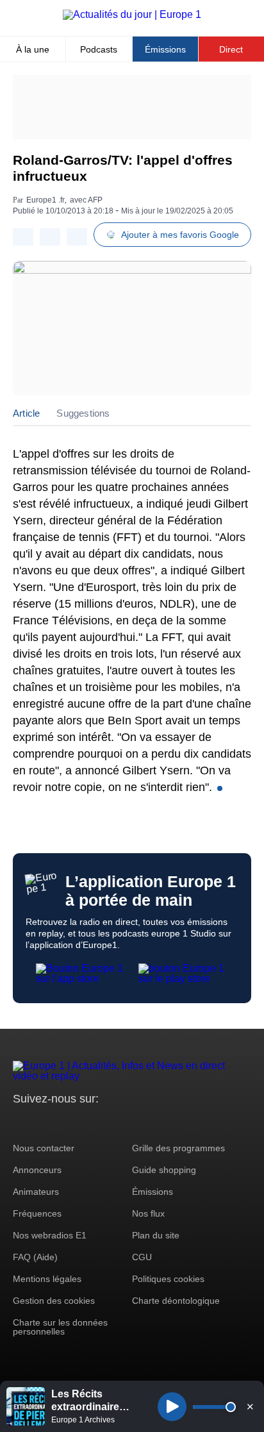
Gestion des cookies (54, 1300)
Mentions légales (47, 1279)
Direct (231, 49)
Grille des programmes (178, 1148)
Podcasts (98, 49)
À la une (32, 49)
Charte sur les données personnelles (60, 1326)
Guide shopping (164, 1170)
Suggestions (83, 413)
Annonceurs (37, 1170)
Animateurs (36, 1191)
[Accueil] (132, 14)
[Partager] (23, 237)
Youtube (86, 1123)
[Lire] (172, 1406)
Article (26, 413)
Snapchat (108, 1123)
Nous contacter (43, 1148)
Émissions (165, 49)
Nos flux (148, 1213)
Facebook (64, 1123)
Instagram (43, 1123)
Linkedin (130, 1123)
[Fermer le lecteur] (250, 1406)
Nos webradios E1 (50, 1235)
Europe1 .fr (45, 200)
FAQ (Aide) (35, 1257)
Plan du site (155, 1235)
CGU (142, 1257)
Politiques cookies (168, 1279)
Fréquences (37, 1213)
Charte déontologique (176, 1300)
